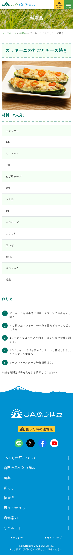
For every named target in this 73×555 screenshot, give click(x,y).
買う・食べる (14, 508)
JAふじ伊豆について (20, 458)
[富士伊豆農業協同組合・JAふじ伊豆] (18, 4)
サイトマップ (54, 537)
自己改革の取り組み (20, 468)
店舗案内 (11, 518)
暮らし (9, 488)
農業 (7, 478)
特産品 (23, 33)
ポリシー (18, 537)
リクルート (13, 528)
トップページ (9, 33)
